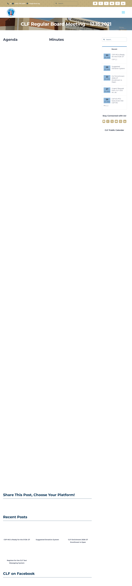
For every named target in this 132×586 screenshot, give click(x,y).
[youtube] (112, 3)
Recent (114, 49)
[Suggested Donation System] (47, 530)
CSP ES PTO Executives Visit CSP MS (117, 101)
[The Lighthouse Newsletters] (95, 3)
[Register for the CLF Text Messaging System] (17, 551)
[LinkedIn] (124, 121)
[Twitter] (112, 121)
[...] (116, 59)
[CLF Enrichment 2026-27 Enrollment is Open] (78, 530)
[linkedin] (123, 3)
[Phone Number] (8, 3)
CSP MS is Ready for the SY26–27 (17, 540)
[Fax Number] (12, 3)
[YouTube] (116, 121)
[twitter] (106, 3)
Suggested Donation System (47, 540)
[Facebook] (107, 121)
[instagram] (117, 3)
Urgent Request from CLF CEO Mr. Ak (118, 90)
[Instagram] (120, 121)
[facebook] (100, 3)
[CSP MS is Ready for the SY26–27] (17, 530)
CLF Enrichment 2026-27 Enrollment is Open (118, 79)
